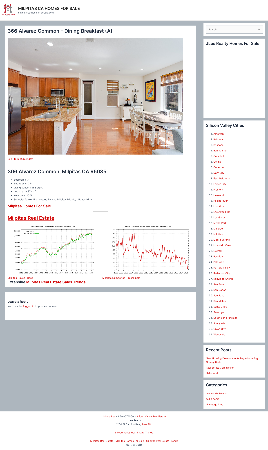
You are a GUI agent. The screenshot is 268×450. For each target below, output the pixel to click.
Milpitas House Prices (20, 277)
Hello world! (213, 373)
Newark (217, 250)
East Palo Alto (221, 178)
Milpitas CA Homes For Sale (49, 8)
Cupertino (219, 167)
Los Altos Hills (221, 211)
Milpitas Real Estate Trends (162, 440)
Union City (219, 328)
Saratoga (218, 312)
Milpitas (218, 234)
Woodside (219, 334)
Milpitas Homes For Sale (29, 206)
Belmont (218, 139)
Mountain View (222, 245)
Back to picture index (20, 158)
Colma (217, 161)
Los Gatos (219, 217)
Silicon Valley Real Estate (151, 416)
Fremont (218, 189)
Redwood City (221, 273)
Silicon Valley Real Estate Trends (134, 432)
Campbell (219, 156)
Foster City (219, 184)
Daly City (218, 172)
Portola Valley (221, 267)
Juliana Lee (108, 416)
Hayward (218, 195)
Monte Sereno (221, 239)
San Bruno (219, 284)
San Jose (218, 295)
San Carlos (219, 289)
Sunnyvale (219, 323)
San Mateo (219, 301)
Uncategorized (214, 404)
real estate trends (216, 393)
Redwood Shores (223, 278)
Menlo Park (220, 223)
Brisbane (218, 144)
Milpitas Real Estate (31, 218)
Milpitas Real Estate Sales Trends (56, 282)
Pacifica (218, 256)
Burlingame (219, 150)
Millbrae (218, 228)
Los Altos (218, 206)
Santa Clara (220, 306)
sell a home (212, 398)
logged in (28, 306)
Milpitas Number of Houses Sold (121, 277)
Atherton (218, 133)
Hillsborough (220, 200)
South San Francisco (225, 317)
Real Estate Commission (220, 367)
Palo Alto (218, 262)
